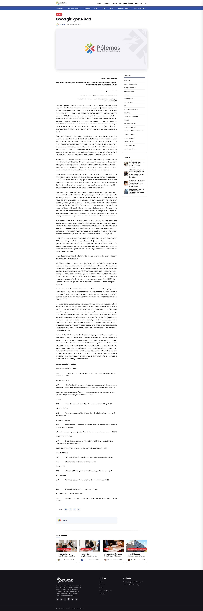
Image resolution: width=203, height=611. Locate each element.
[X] (61, 599)
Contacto (138, 3)
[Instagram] (64, 599)
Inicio (99, 3)
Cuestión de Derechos (130, 123)
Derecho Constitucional (130, 149)
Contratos (126, 120)
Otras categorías (140, 8)
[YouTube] (72, 599)
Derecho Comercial (129, 145)
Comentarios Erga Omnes (131, 109)
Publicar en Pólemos (126, 3)
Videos (115, 3)
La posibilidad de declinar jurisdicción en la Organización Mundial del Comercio (136, 192)
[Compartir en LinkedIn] (74, 509)
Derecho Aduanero (129, 134)
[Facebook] (57, 599)
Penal (103, 8)
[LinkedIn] (68, 599)
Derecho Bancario (129, 141)
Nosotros (106, 3)
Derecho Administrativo (130, 127)
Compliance (127, 113)
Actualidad (127, 80)
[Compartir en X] (70, 509)
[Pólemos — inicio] (61, 3)
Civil (96, 8)
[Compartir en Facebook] (66, 509)
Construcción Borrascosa (131, 116)
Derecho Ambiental (129, 138)
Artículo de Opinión (129, 91)
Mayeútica (60, 8)
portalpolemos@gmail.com (135, 582)
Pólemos (62, 24)
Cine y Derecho (128, 102)
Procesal (87, 8)
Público (112, 8)
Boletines (126, 95)
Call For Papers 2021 (129, 98)
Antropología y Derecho (130, 84)
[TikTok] (76, 599)
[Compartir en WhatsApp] (78, 509)
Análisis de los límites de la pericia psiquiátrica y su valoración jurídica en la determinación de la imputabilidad (137, 183)
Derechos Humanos (124, 8)
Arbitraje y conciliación (130, 87)
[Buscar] (145, 3)
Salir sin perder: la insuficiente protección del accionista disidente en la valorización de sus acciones (136, 164)
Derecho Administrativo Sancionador (134, 131)
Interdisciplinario (74, 8)
